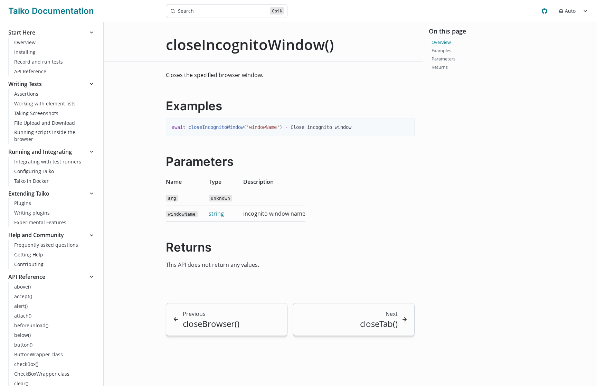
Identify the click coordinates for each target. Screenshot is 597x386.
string (216, 213)
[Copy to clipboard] (405, 126)
